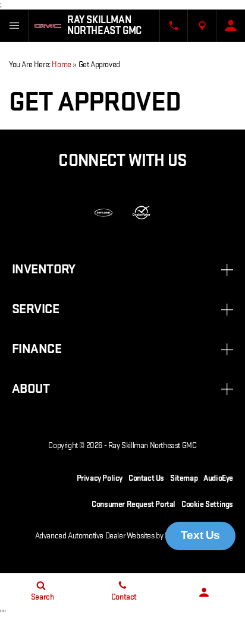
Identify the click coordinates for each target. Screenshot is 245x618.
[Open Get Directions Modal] (202, 26)
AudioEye (218, 478)
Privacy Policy (99, 478)
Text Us (200, 535)
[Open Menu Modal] (14, 26)
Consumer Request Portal (133, 504)
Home (61, 64)
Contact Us (146, 478)
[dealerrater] (141, 213)
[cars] (103, 213)
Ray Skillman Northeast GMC (152, 445)
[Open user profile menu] (230, 25)
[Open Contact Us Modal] (173, 26)
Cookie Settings (207, 504)
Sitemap (183, 478)
